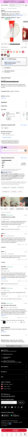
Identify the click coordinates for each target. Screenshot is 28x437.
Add (8, 118)
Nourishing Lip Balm (5, 341)
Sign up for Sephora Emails (7, 399)
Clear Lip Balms (21, 341)
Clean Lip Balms (19, 340)
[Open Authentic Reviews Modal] (13, 172)
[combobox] (15, 5)
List (25, 47)
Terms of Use (9, 422)
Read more (3, 278)
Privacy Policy (3, 422)
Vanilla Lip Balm (13, 341)
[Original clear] (20, 51)
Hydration (14, 15)
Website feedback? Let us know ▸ (14, 346)
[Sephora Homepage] (4, 5)
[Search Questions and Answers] (2, 128)
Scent (18, 15)
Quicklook (3, 116)
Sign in (5, 62)
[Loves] (23, 5)
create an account (13, 62)
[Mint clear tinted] (14, 51)
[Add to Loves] (26, 44)
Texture (21, 15)
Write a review (24, 157)
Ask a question (12, 14)
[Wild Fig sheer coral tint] (8, 51)
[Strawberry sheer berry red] (23, 51)
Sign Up (21, 402)
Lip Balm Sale (12, 340)
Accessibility (15, 422)
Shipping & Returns (8, 64)
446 (21, 322)
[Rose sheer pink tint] (11, 51)
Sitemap (20, 422)
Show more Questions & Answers (10, 141)
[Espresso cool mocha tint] (5, 55)
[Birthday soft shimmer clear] (2, 51)
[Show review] (5, 202)
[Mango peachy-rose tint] (17, 51)
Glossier (3, 10)
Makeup (2, 8)
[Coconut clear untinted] (5, 51)
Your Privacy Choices (5, 423)
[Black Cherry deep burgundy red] (2, 55)
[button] (20, 18)
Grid (22, 47)
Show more (3, 98)
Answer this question (7, 137)
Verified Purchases (19, 208)
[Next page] (24, 322)
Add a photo (3, 331)
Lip (6, 8)
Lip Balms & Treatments (12, 8)
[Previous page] (1, 322)
